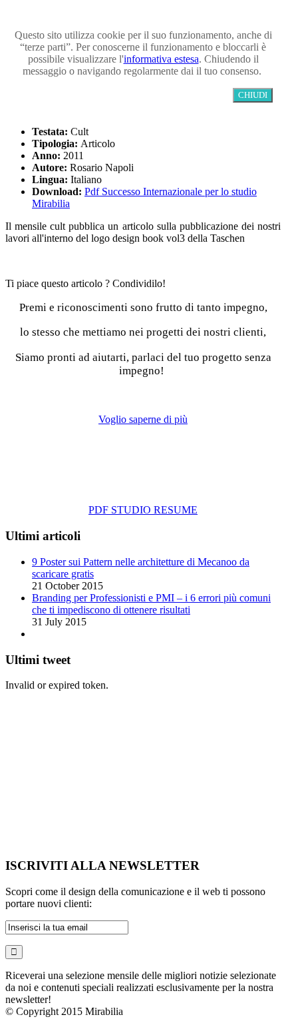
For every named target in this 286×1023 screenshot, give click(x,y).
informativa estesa (161, 59)
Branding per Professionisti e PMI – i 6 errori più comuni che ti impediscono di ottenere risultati (151, 603)
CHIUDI (252, 95)
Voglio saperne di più (143, 419)
